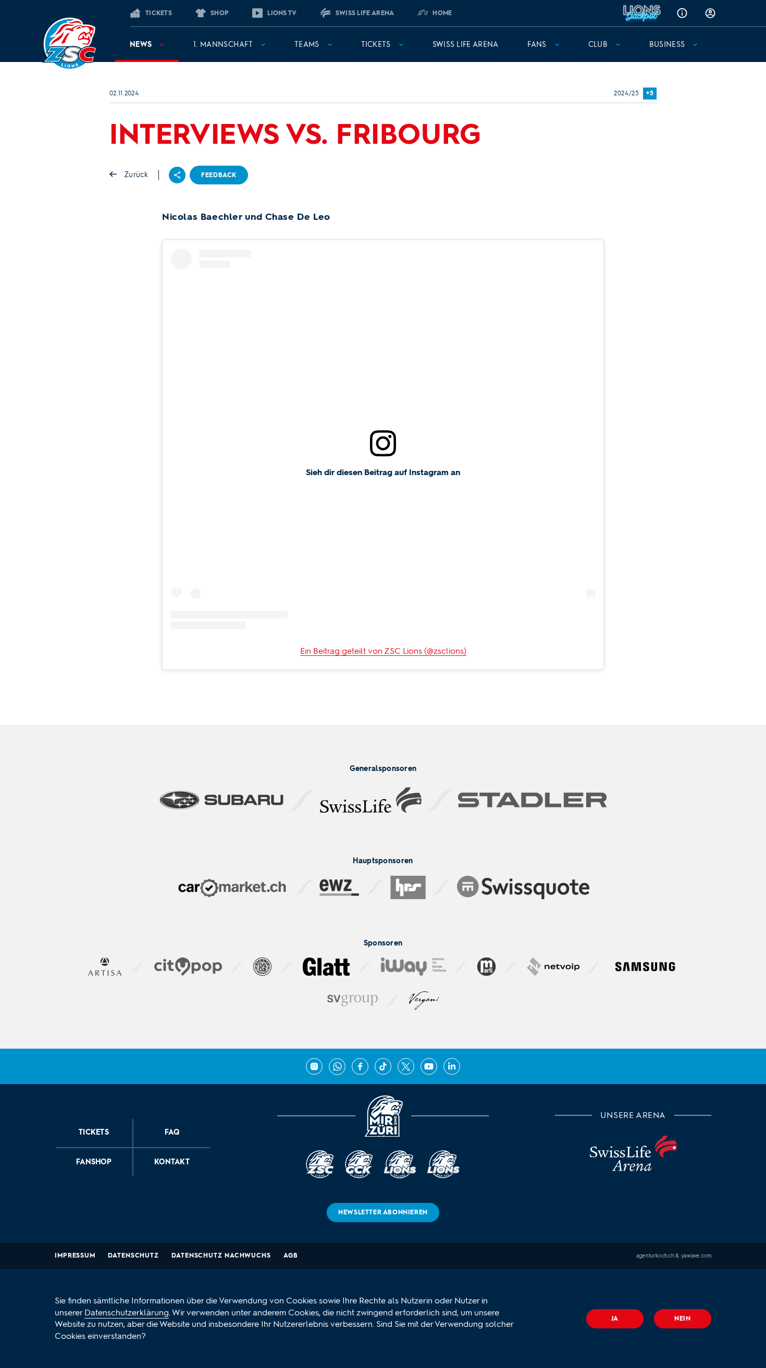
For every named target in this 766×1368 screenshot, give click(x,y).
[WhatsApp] (337, 1066)
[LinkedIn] (451, 1066)
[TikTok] (383, 1066)
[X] (406, 1066)
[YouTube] (429, 1066)
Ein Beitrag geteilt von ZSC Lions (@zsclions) (383, 651)
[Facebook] (360, 1066)
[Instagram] (314, 1066)
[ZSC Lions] (69, 43)
